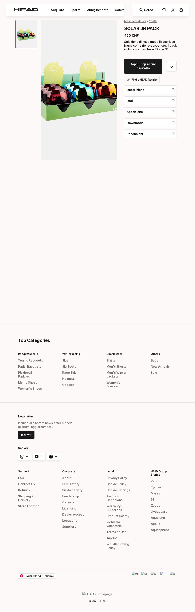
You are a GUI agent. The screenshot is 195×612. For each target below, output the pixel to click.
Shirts (110, 360)
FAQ (21, 478)
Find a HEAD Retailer (144, 79)
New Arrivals (160, 366)
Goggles (68, 385)
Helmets (68, 379)
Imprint (111, 538)
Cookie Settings (118, 490)
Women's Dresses (113, 384)
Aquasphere (160, 530)
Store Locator (28, 506)
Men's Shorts (116, 366)
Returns (24, 490)
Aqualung (158, 518)
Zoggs (155, 505)
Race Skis (69, 372)
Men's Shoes (27, 382)
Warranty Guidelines (114, 508)
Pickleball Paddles (25, 374)
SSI (153, 499)
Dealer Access (73, 514)
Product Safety (117, 516)
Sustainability (72, 490)
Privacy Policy (116, 478)
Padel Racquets (29, 366)
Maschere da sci (135, 21)
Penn (154, 481)
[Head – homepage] (26, 9)
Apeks (155, 524)
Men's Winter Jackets (116, 374)
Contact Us (26, 484)
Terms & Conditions (114, 498)
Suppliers (69, 527)
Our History (70, 484)
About (66, 478)
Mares (155, 493)
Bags (154, 360)
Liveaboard (159, 511)
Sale (154, 372)
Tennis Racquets (30, 360)
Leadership (70, 496)
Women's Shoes (30, 388)
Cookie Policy (116, 484)
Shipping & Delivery (26, 498)
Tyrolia (156, 487)
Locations (69, 520)
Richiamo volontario (113, 524)
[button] (57, 10)
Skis (65, 360)
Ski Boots (69, 366)
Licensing (69, 508)
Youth (153, 21)
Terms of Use (116, 532)
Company (68, 471)
